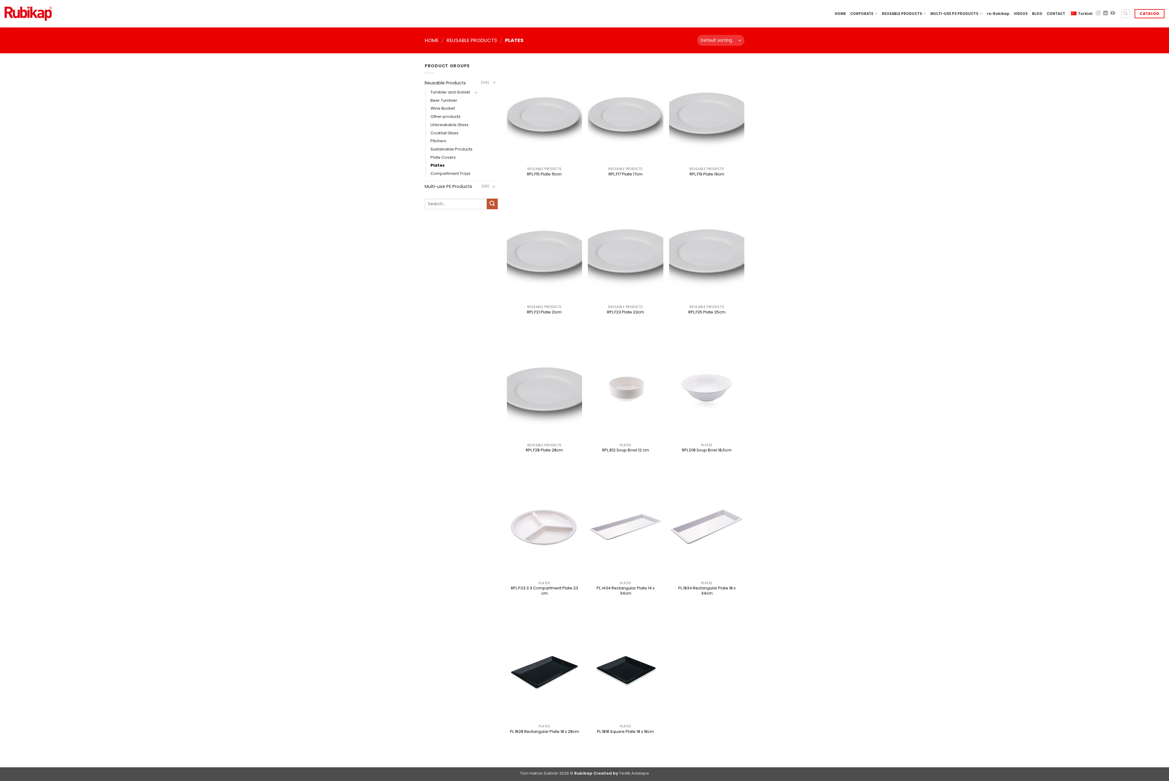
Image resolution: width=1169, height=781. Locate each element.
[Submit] (492, 204)
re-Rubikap (998, 13)
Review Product (544, 184)
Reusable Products (472, 40)
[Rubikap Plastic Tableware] (28, 14)
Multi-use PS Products (448, 186)
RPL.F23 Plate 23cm (625, 312)
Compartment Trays (450, 173)
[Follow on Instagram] (1098, 13)
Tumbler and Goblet (450, 92)
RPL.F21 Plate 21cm (544, 312)
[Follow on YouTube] (1113, 13)
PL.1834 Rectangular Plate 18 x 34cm (706, 591)
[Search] (1125, 13)
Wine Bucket (442, 108)
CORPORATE (861, 13)
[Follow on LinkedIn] (1105, 13)
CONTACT (1056, 13)
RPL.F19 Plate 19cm (707, 174)
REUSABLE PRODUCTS (902, 13)
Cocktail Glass (444, 133)
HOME (840, 13)
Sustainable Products (451, 149)
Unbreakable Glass (449, 125)
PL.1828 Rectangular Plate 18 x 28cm (544, 731)
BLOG (1037, 13)
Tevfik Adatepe (634, 773)
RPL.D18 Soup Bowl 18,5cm (707, 450)
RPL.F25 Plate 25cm (706, 312)
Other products (445, 116)
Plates (437, 165)
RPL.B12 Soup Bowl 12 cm (625, 450)
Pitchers (438, 141)
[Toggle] (494, 83)
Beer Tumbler (443, 100)
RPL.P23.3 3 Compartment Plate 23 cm (544, 591)
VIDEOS (1021, 13)
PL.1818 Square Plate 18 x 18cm (625, 731)
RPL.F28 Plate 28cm (544, 450)
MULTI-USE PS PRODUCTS (954, 13)
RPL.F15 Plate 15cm (544, 174)
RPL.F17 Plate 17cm (626, 174)
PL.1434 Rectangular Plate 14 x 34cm (626, 591)
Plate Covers (443, 157)
